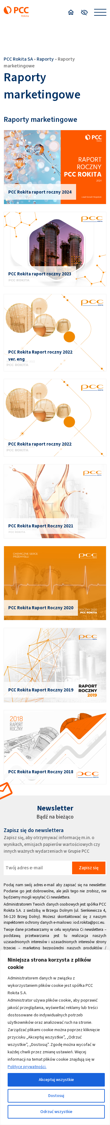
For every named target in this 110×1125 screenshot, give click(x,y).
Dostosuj (56, 1096)
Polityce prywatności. (27, 1067)
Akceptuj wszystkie (56, 1080)
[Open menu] (100, 12)
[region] (55, 1037)
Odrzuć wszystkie (56, 1112)
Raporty (45, 59)
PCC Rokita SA (18, 59)
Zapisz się (88, 868)
